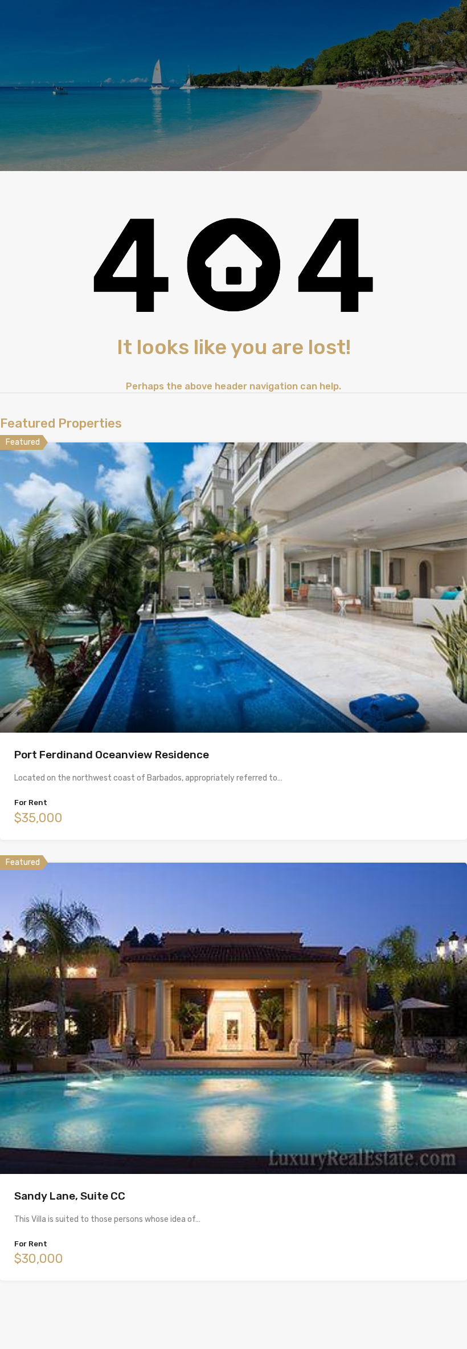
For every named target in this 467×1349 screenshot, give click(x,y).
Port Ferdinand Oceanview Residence (111, 754)
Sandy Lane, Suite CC (69, 1195)
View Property (234, 675)
